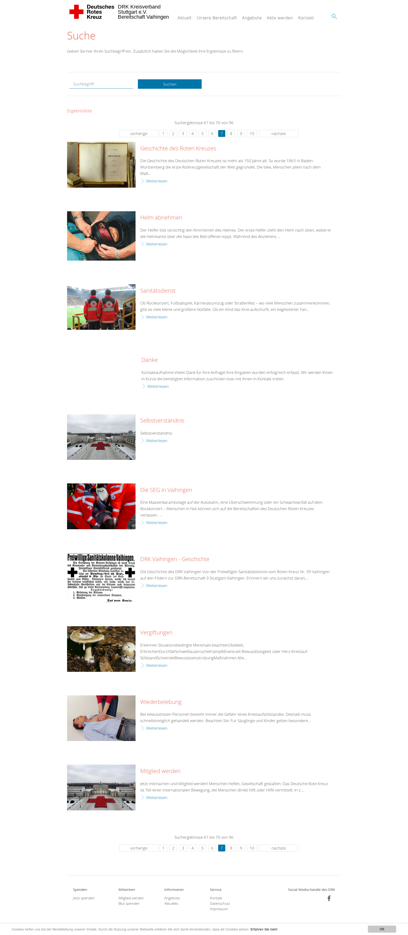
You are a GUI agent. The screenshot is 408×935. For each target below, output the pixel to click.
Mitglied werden (160, 771)
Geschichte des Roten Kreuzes (178, 148)
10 (252, 133)
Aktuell (184, 18)
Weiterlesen (156, 181)
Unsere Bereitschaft (217, 18)
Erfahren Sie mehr (264, 929)
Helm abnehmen (161, 217)
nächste (279, 133)
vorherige (138, 133)
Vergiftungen (156, 632)
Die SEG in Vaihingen (166, 490)
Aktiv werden (280, 18)
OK (382, 929)
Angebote (252, 18)
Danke (149, 360)
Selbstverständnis (162, 420)
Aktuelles (171, 903)
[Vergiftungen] (101, 649)
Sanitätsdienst (158, 290)
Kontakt (306, 18)
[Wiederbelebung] (101, 718)
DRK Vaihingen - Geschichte (174, 559)
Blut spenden (129, 903)
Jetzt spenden (84, 898)
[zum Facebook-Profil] (329, 898)
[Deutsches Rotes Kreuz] (92, 12)
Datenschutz (220, 903)
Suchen (169, 84)
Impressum (219, 909)
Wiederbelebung (161, 702)
